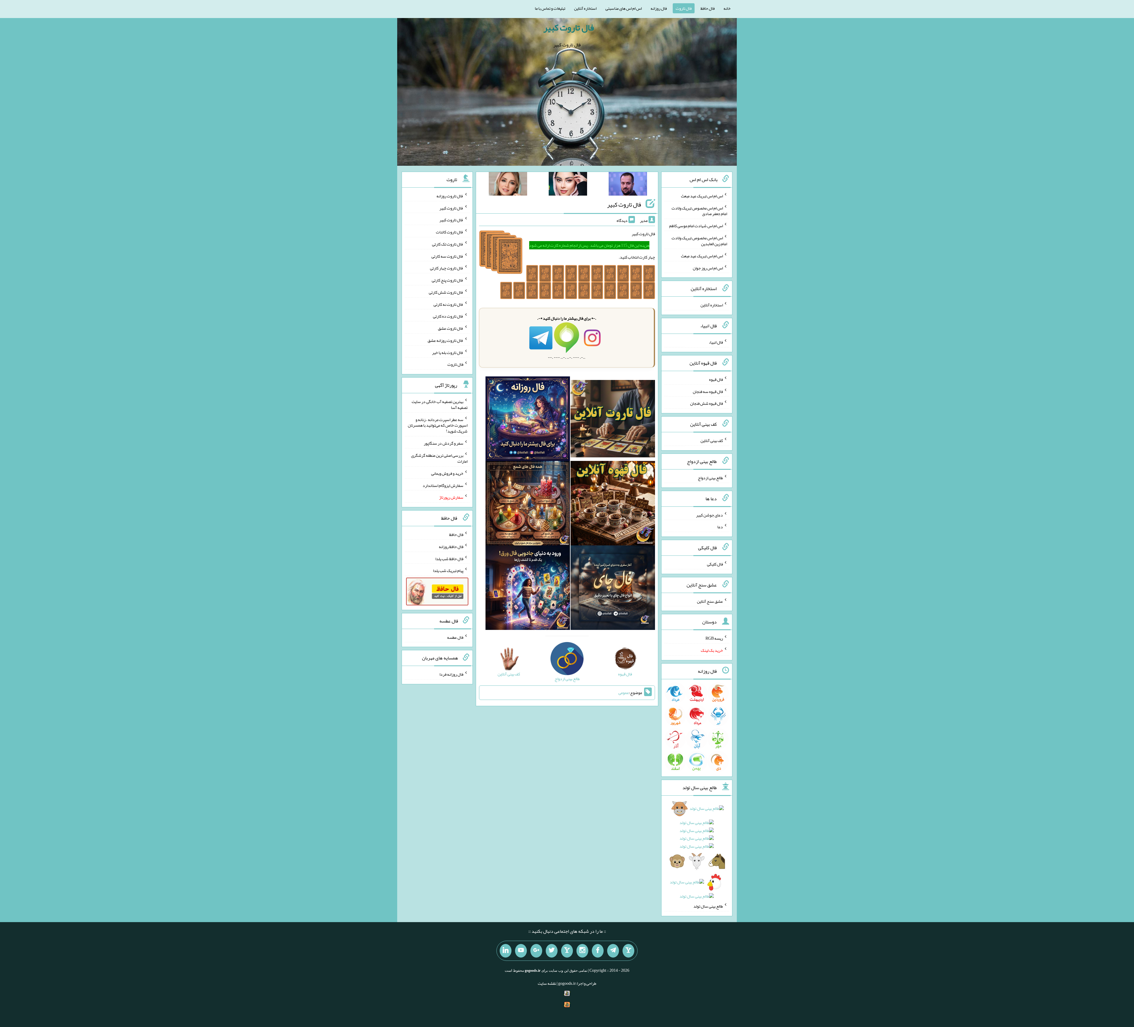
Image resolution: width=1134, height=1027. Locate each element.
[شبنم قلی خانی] (508, 185)
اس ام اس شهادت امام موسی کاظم (696, 226)
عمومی (623, 692)
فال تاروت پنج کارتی (447, 280)
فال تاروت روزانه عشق (445, 340)
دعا (720, 527)
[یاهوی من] (628, 951)
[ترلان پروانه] (568, 185)
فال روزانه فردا (451, 674)
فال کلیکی (715, 564)
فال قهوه (716, 379)
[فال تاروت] (613, 420)
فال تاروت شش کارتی (446, 292)
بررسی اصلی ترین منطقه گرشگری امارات (439, 458)
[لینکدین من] (505, 951)
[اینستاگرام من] (582, 951)
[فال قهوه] (613, 504)
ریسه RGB (714, 638)
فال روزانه (659, 8)
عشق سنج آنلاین (710, 601)
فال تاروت (684, 8)
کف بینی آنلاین (711, 440)
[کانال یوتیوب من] (521, 951)
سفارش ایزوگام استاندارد (443, 485)
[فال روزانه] (527, 420)
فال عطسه (455, 637)
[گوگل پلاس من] (536, 951)
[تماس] (567, 951)
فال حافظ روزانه (451, 546)
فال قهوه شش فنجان (706, 403)
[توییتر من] (552, 951)
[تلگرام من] (613, 951)
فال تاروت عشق (450, 328)
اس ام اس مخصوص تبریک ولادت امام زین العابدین (699, 241)
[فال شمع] (527, 504)
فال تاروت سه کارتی (447, 256)
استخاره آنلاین (585, 8)
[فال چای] (613, 589)
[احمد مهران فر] (628, 185)
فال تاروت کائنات (449, 232)
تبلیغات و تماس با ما (550, 8)
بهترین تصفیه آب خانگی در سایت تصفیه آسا (439, 404)
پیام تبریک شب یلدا (448, 570)
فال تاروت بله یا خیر (447, 352)
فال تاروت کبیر (568, 27)
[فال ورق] (527, 589)
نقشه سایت (547, 983)
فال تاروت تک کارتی (447, 244)
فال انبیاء (716, 342)
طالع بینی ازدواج (710, 478)
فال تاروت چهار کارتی (446, 268)
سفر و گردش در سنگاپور (443, 443)
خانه (727, 8)
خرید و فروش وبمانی (447, 473)
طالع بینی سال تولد (708, 906)
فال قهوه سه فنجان (708, 391)
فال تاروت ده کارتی (448, 316)
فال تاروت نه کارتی (448, 304)
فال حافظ (707, 8)
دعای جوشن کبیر (709, 515)
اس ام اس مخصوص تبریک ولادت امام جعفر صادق (699, 211)
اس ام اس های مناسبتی (623, 8)
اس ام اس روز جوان (708, 268)
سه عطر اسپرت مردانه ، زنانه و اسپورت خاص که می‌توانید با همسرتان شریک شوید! (437, 425)
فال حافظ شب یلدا (449, 558)
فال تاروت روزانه (449, 196)
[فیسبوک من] (598, 951)
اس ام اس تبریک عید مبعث (702, 196)
